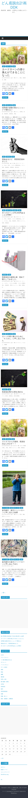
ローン (17, 77)
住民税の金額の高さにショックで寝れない (13, 108)
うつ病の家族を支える (6, 660)
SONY (2, 655)
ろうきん (6, 221)
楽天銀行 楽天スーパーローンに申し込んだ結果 (13, 511)
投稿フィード (4, 769)
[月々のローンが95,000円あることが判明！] (14, 191)
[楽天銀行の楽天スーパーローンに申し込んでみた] (14, 540)
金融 (14, 66)
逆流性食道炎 (4, 691)
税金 (15, 113)
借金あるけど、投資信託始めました (13, 160)
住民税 (21, 111)
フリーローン (18, 342)
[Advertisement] (14, 25)
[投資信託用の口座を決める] (14, 370)
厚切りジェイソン (21, 221)
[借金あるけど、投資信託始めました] (14, 138)
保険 (2, 669)
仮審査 (5, 344)
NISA (9, 165)
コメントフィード (5, 772)
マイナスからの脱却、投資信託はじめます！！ (13, 442)
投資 (3, 222)
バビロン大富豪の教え (15, 165)
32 (13, 77)
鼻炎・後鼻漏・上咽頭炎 (7, 698)
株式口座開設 (16, 396)
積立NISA (17, 167)
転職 (5, 79)
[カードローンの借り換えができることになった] (14, 47)
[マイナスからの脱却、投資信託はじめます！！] (14, 420)
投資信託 (11, 113)
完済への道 (9, 66)
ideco (5, 165)
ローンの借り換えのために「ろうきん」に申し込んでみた (13, 338)
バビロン (6, 283)
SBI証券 (9, 219)
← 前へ (3, 593)
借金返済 (6, 113)
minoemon (14, 445)
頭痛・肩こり (4, 696)
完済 (21, 514)
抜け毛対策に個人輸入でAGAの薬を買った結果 (12, 636)
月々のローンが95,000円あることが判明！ (13, 214)
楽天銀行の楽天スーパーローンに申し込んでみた (13, 563)
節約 (2, 689)
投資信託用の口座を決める (12, 392)
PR (1, 779)
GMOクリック (19, 394)
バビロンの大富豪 (13, 283)
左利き (2, 684)
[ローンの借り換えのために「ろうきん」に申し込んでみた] (14, 311)
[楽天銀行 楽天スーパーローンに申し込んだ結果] (14, 472)
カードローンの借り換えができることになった (13, 72)
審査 (24, 514)
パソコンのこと (4, 664)
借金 (4, 66)
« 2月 (2, 758)
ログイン (3, 767)
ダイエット (3, 662)
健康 (2, 674)
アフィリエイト (4, 657)
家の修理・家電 (4, 681)
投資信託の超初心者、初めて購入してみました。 (13, 278)
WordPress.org (4, 774)
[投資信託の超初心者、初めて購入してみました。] (14, 247)
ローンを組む (5, 508)
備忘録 (2, 677)
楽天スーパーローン (6, 516)
